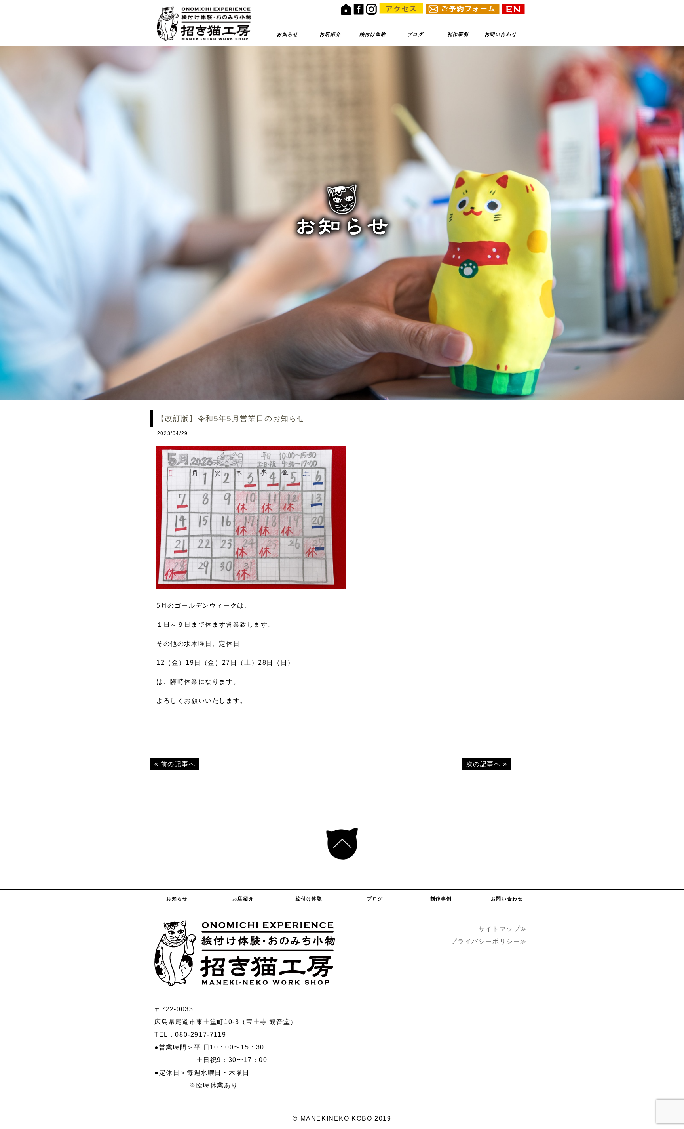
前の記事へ (178, 764)
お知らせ (287, 34)
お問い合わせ (500, 34)
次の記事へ (483, 764)
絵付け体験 (372, 34)
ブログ (415, 34)
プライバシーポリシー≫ (488, 941)
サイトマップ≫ (503, 928)
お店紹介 (330, 34)
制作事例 (458, 34)
